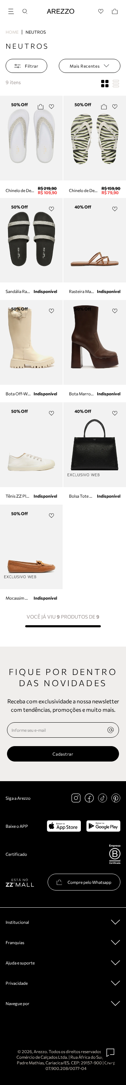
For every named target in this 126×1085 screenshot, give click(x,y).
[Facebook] (89, 798)
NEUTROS (36, 31)
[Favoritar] (51, 106)
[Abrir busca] (24, 11)
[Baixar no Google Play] (103, 826)
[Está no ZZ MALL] (20, 882)
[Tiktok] (102, 798)
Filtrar (31, 65)
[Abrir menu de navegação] (13, 10)
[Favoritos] (101, 11)
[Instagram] (75, 798)
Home (12, 31)
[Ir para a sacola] (115, 11)
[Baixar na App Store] (64, 826)
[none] (110, 730)
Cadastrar (62, 753)
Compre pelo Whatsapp (89, 882)
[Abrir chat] (110, 1053)
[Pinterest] (115, 798)
